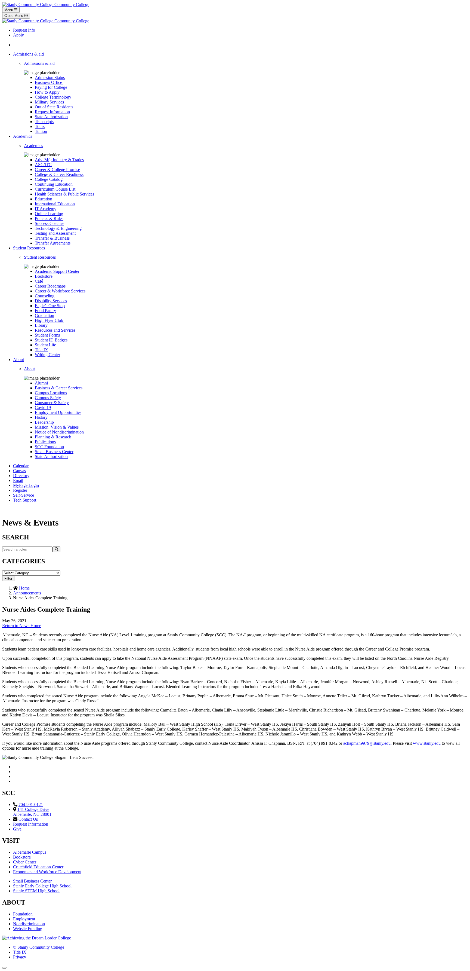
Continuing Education (54, 184)
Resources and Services (55, 330)
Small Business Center (54, 451)
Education (43, 199)
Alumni (41, 383)
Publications (45, 441)
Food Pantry (45, 310)
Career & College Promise (57, 169)
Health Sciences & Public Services (64, 194)
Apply (18, 35)
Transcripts (44, 121)
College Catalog (49, 179)
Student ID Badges (51, 340)
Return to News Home (21, 625)
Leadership (44, 422)
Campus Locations (51, 392)
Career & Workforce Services (60, 291)
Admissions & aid (28, 54)
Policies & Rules (49, 218)
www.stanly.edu (427, 743)
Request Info (24, 30)
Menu (9, 10)
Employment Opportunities (58, 412)
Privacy (19, 957)
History (41, 417)
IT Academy (45, 208)
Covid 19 (43, 407)
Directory (21, 475)
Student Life (45, 345)
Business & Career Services (58, 388)
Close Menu (14, 16)
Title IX (41, 349)
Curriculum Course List (55, 189)
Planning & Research (53, 437)
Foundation (23, 914)
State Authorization (51, 116)
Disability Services (51, 300)
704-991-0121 (30, 804)
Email (18, 480)
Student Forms (48, 335)
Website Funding (27, 928)
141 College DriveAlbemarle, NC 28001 (32, 812)
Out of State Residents (54, 107)
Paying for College (51, 87)
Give (17, 829)
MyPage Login (26, 485)
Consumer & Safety (52, 402)
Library (41, 325)
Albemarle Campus (29, 852)
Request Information (52, 111)
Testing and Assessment (55, 233)
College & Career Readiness (59, 174)
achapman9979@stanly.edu (367, 743)
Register (20, 490)
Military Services (49, 102)
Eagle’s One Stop (50, 305)
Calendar (21, 465)
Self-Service (23, 495)
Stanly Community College (38, 947)
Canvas (19, 470)
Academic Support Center (57, 271)
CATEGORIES (23, 561)
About (18, 359)
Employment (24, 919)
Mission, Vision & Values (57, 427)
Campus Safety (48, 397)
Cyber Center (24, 862)
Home (24, 588)
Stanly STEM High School (36, 890)
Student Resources (29, 248)
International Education (55, 203)
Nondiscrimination (29, 923)
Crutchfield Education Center (38, 867)
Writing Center (47, 354)
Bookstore (44, 276)
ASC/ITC (43, 164)
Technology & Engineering (58, 228)
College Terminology (53, 97)
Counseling (44, 296)
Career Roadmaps (50, 286)
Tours (40, 126)
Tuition (41, 131)
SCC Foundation (49, 446)
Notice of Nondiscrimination (59, 432)
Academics (22, 136)
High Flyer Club (49, 320)
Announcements (27, 593)
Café (39, 281)
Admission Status (50, 77)
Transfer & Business (52, 238)
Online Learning (49, 213)
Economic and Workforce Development (47, 871)
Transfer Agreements (52, 243)
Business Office (49, 82)
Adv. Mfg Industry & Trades (59, 159)
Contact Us (28, 819)
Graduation (44, 315)
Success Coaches (49, 223)
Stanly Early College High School (42, 886)
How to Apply (47, 92)
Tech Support (24, 500)
